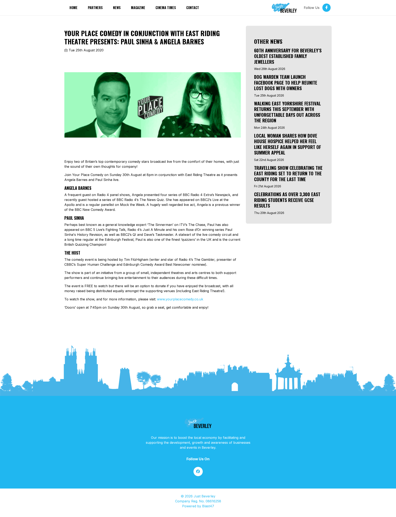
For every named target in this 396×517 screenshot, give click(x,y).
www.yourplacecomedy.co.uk (180, 299)
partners (95, 7)
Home (74, 7)
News (117, 7)
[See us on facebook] (198, 471)
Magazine (138, 7)
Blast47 (208, 506)
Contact (192, 7)
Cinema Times (166, 7)
